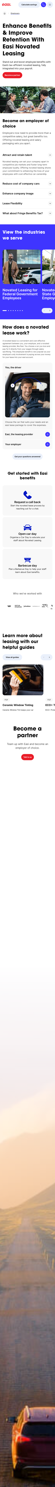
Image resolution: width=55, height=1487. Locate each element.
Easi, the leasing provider (19, 434)
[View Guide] (23, 679)
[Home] (5, 13)
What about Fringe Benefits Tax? (23, 213)
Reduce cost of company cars (21, 183)
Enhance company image (18, 193)
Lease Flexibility (12, 203)
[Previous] (44, 310)
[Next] (49, 310)
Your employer (13, 444)
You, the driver (13, 367)
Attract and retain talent (17, 155)
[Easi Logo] (6, 4)
